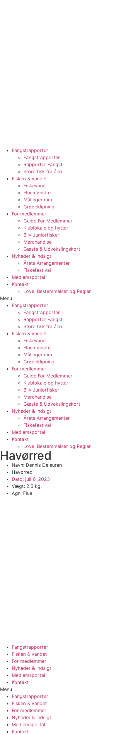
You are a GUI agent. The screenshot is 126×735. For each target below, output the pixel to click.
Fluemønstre (37, 192)
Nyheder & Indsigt (31, 256)
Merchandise (37, 242)
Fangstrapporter (30, 150)
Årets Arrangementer (46, 263)
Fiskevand (34, 185)
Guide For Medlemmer (47, 221)
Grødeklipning (39, 207)
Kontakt (20, 284)
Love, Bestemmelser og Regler (57, 291)
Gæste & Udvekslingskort (51, 249)
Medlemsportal (28, 277)
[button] (63, 298)
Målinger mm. (38, 200)
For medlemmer (29, 214)
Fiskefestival (37, 270)
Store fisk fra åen (42, 171)
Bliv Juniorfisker (41, 235)
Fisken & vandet (29, 178)
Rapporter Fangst (42, 164)
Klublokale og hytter (45, 228)
